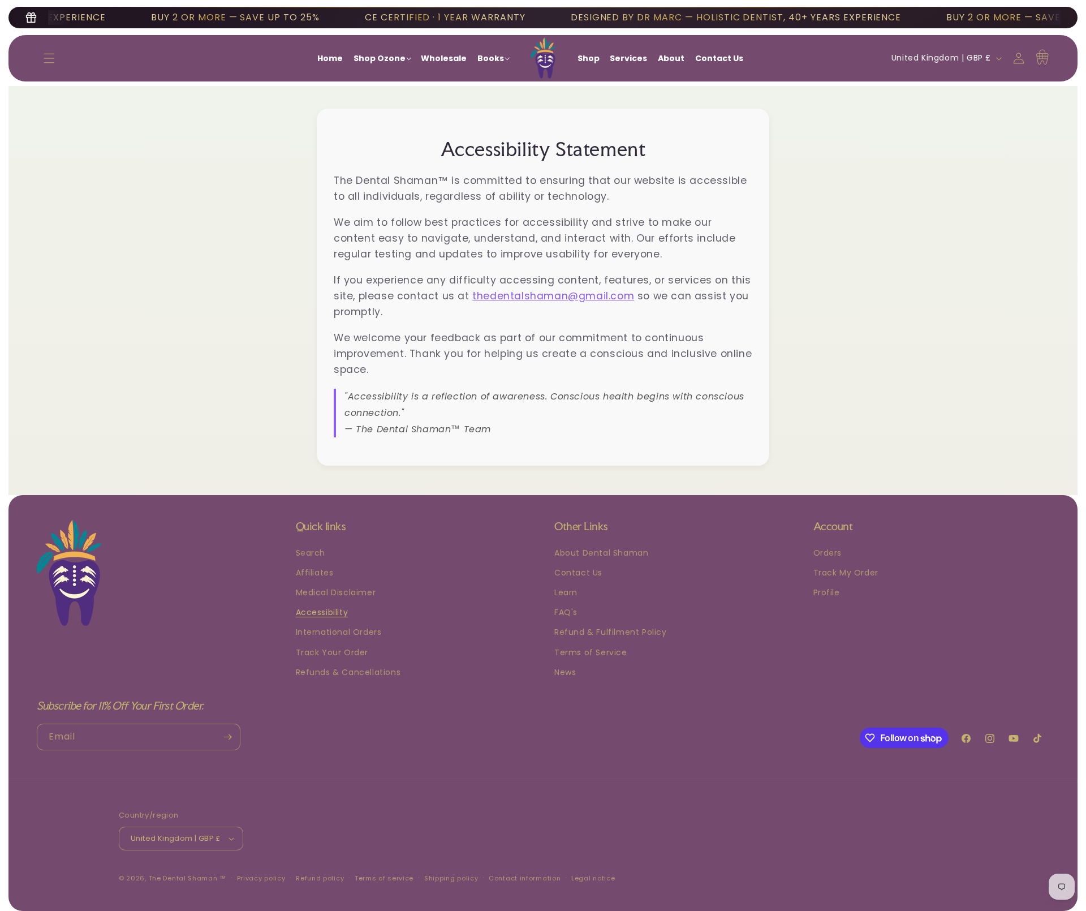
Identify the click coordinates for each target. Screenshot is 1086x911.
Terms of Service (590, 652)
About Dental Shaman (601, 552)
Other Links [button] (581, 526)
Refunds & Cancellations (348, 672)
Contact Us (719, 57)
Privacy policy (261, 878)
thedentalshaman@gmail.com (553, 296)
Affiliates (315, 572)
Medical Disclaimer (336, 592)
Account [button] (833, 526)
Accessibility (322, 612)
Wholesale (444, 57)
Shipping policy (451, 878)
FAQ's (566, 612)
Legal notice (593, 878)
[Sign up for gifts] (31, 17)
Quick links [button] (321, 526)
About (671, 57)
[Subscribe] (227, 737)
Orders (827, 552)
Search (311, 552)
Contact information (525, 878)
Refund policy (320, 878)
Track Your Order (332, 652)
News (565, 672)
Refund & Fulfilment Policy (610, 632)
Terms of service (384, 878)
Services (628, 57)
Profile (826, 592)
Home (330, 57)
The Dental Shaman (183, 878)
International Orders (339, 632)
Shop (589, 57)
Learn (566, 592)
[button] (49, 58)
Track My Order (845, 572)
